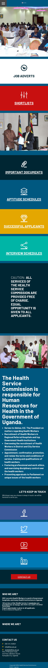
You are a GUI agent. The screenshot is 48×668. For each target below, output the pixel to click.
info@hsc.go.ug (10, 647)
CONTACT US (24, 576)
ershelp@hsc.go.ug (12, 650)
